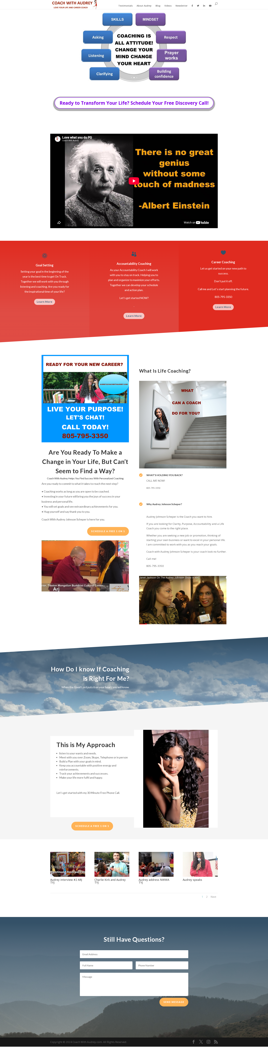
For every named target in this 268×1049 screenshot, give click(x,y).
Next (213, 896)
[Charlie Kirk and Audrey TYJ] (111, 876)
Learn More (44, 301)
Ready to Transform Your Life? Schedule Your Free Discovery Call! (134, 103)
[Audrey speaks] (200, 876)
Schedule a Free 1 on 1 (108, 531)
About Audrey (144, 6)
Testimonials (125, 6)
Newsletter (182, 6)
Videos (168, 6)
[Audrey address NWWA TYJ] (156, 876)
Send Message (173, 1002)
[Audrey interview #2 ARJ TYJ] (67, 876)
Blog (158, 6)
